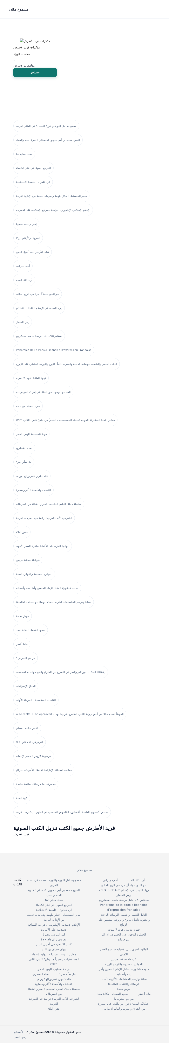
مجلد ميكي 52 (24, 153)
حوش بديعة (22, 616)
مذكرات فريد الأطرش (26, 47)
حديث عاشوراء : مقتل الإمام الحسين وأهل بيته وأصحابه (47, 588)
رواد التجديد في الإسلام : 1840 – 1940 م (39, 308)
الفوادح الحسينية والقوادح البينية (34, 574)
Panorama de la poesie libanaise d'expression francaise (54, 350)
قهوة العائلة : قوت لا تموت (31, 378)
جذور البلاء (22, 532)
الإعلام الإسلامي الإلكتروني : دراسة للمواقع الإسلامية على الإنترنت (53, 209)
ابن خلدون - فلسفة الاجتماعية (33, 181)
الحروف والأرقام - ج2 (28, 237)
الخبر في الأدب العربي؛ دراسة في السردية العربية (44, 518)
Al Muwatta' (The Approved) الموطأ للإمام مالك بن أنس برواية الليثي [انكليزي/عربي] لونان (70, 714)
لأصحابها (18, 1032)
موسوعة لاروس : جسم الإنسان (33, 756)
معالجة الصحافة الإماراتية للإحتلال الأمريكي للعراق (44, 770)
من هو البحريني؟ (25, 658)
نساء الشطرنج (24, 448)
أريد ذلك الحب (24, 279)
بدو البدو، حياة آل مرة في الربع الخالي (37, 293)
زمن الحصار (22, 322)
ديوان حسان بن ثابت (28, 406)
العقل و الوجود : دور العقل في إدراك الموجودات (43, 392)
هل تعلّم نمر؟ (23, 462)
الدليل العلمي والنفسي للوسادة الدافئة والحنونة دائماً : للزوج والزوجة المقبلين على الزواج (66, 364)
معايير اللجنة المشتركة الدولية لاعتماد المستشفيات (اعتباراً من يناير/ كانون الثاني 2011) (65, 420)
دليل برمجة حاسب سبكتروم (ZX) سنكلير (39, 336)
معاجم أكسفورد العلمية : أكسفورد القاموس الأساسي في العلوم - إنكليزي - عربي (62, 812)
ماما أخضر (22, 644)
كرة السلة (21, 798)
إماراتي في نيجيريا (26, 223)
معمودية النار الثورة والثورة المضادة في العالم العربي (46, 125)
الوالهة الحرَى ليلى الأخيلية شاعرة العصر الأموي (42, 546)
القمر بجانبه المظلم (27, 728)
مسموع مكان (85, 870)
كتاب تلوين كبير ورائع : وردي (32, 476)
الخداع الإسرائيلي (26, 686)
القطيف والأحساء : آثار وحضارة (33, 490)
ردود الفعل (19, 1036)
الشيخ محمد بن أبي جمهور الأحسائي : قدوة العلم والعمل (48, 139)
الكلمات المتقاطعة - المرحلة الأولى (36, 700)
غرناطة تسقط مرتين (28, 560)
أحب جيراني (23, 265)
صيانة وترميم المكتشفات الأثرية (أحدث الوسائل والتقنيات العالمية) (53, 602)
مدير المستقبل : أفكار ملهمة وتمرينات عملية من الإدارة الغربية (51, 195)
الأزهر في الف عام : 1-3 (29, 742)
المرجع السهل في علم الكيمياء (33, 167)
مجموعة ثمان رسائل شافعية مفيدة (36, 784)
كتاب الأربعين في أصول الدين (32, 251)
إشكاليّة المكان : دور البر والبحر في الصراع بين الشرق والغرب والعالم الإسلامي (60, 672)
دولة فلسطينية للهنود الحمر (31, 434)
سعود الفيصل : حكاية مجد (30, 630)
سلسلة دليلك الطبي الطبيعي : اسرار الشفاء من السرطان (48, 504)
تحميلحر (35, 72)
